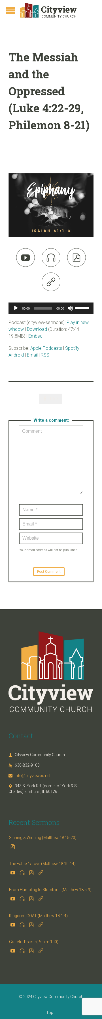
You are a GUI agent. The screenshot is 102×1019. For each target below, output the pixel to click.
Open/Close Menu (10, 10)
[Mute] (70, 308)
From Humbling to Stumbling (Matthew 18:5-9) (50, 889)
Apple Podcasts (46, 348)
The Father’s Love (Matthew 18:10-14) (42, 863)
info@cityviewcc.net (29, 775)
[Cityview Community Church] (48, 10)
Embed (35, 336)
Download (37, 329)
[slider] (83, 308)
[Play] (16, 308)
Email (32, 355)
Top (49, 1012)
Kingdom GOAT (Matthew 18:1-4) (38, 915)
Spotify (72, 348)
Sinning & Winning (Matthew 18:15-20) (42, 837)
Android (16, 355)
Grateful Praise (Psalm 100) (33, 941)
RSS (45, 355)
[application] (51, 308)
